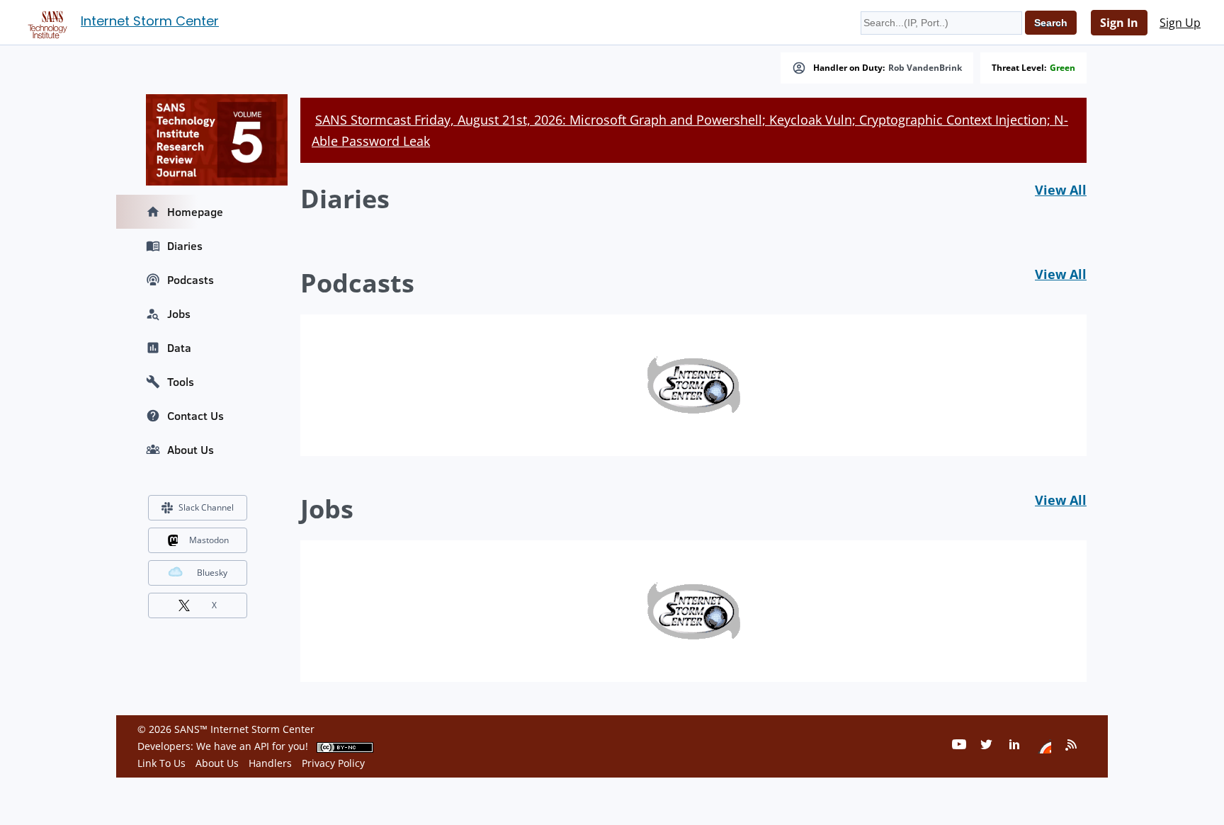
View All (1061, 189)
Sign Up (1180, 22)
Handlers (270, 763)
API (261, 746)
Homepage (195, 212)
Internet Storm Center (150, 21)
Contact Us (195, 415)
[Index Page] (45, 22)
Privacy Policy (333, 763)
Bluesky (212, 573)
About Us (190, 449)
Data (179, 347)
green (1062, 68)
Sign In (1119, 22)
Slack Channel (206, 507)
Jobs (179, 314)
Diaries (185, 246)
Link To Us (161, 763)
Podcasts (190, 280)
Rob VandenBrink (925, 68)
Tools (180, 381)
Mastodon (209, 540)
